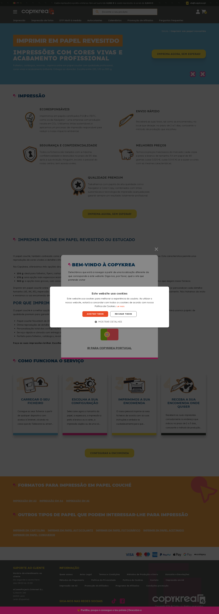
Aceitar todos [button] (95, 314)
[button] (109, 322)
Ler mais (120, 306)
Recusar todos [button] (123, 314)
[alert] (109, 307)
